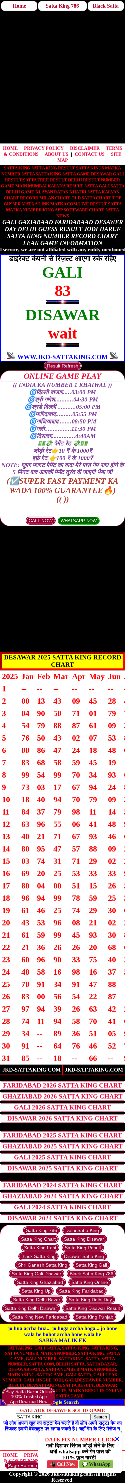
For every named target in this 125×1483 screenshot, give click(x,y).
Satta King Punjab (94, 1317)
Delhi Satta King (82, 1230)
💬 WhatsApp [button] (96, 1464)
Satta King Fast (40, 1247)
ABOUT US (56, 154)
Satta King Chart (38, 1239)
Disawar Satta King (84, 1256)
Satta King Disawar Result (92, 1308)
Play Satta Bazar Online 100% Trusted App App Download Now (28, 1396)
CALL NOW (41, 520)
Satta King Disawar (84, 1239)
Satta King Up (36, 1291)
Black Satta (106, 6)
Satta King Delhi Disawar (31, 1308)
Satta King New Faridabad (39, 1317)
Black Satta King (38, 1256)
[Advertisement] (62, 77)
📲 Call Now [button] (62, 1464)
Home (19, 6)
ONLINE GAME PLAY (62, 376)
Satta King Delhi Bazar (36, 1299)
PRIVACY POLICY (44, 148)
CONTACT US (90, 154)
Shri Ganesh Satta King (42, 1265)
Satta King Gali (91, 1265)
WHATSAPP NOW (79, 520)
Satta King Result (83, 1247)
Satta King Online (89, 1282)
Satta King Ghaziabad (40, 1282)
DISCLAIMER (85, 148)
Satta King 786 (62, 6)
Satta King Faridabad (81, 1291)
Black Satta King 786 (91, 1273)
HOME (10, 148)
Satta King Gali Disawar (36, 1273)
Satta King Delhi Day (90, 1299)
